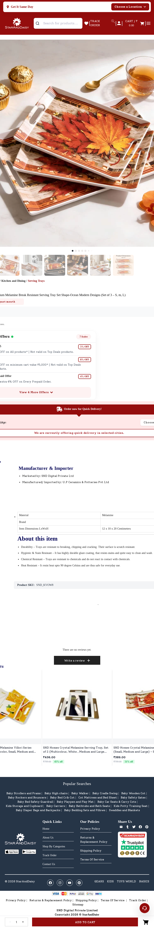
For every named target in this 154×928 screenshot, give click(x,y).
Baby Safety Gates (133, 797)
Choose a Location (128, 6)
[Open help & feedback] (145, 908)
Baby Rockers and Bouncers (27, 797)
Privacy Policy (90, 828)
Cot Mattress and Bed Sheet (97, 797)
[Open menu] (148, 23)
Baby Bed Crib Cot (62, 797)
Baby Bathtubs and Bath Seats (89, 806)
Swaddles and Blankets (124, 810)
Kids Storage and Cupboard (24, 806)
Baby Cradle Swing (105, 793)
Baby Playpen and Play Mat (75, 802)
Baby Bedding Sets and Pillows (84, 810)
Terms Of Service (92, 859)
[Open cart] (146, 922)
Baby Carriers (55, 806)
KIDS (110, 881)
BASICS (144, 881)
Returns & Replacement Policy (93, 840)
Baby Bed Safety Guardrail (35, 802)
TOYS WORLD (126, 881)
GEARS (99, 881)
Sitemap (77, 904)
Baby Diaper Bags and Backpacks (38, 810)
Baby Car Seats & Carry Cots (116, 802)
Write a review (74, 660)
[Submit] (39, 23)
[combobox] (58, 23)
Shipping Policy (90, 850)
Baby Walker (80, 793)
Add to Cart (85, 922)
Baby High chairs (56, 793)
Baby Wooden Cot (133, 793)
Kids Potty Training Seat (131, 806)
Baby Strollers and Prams (23, 793)
